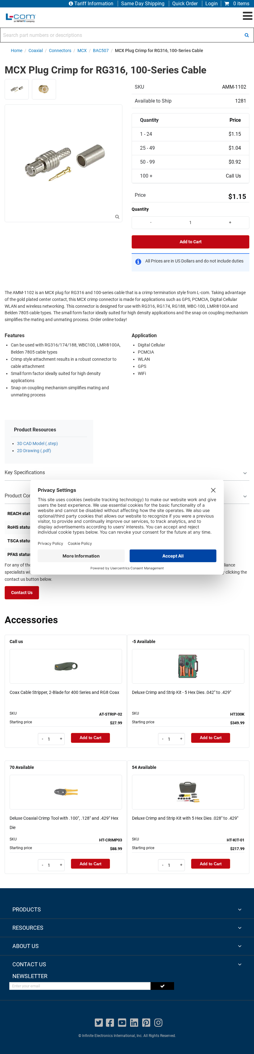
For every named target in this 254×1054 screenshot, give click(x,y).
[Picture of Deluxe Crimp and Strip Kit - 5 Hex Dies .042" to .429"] (188, 657)
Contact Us (22, 592)
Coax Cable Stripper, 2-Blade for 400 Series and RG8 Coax (64, 692)
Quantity (140, 209)
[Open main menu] (247, 16)
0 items (240, 4)
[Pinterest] (146, 1022)
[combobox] (127, 35)
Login (211, 4)
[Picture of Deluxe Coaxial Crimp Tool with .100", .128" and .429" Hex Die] (66, 783)
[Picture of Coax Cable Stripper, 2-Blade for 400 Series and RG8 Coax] (66, 657)
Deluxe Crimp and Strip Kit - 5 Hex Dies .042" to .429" (181, 692)
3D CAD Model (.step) (37, 443)
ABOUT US (25, 946)
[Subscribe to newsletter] (162, 986)
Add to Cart (191, 242)
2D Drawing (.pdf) (34, 450)
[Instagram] (158, 1022)
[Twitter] (99, 1022)
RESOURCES (27, 927)
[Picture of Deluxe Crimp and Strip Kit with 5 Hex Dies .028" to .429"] (188, 783)
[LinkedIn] (134, 1022)
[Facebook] (110, 1022)
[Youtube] (122, 1022)
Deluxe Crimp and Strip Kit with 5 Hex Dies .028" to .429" (185, 818)
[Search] (246, 35)
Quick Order (185, 4)
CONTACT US (29, 964)
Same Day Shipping (142, 4)
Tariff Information (94, 4)
